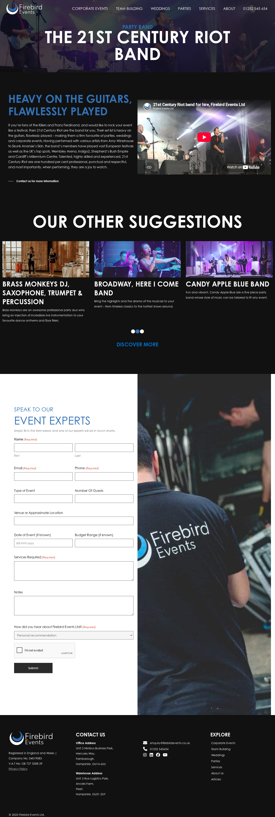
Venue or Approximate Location (38, 513)
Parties (215, 761)
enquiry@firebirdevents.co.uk (169, 743)
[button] (33, 181)
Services (216, 767)
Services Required (34, 557)
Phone (87, 468)
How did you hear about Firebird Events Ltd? (55, 627)
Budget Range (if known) (94, 535)
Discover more (137, 344)
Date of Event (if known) (32, 535)
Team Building (220, 749)
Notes (18, 592)
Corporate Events (222, 743)
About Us (216, 773)
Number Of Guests (89, 491)
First (16, 455)
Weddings (217, 755)
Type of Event (24, 491)
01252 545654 (159, 749)
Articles (215, 779)
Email (25, 468)
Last (78, 455)
